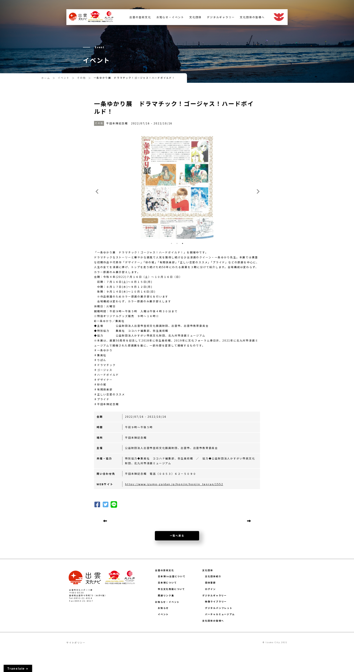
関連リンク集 (166, 595)
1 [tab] (171, 243)
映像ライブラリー (216, 601)
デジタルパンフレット (218, 607)
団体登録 (210, 582)
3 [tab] (182, 243)
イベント (163, 614)
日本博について (167, 582)
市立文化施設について (171, 588)
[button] (105, 504)
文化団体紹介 (213, 576)
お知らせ (163, 607)
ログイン (210, 588)
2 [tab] (177, 243)
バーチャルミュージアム (220, 614)
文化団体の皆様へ (252, 17)
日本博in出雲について (172, 576)
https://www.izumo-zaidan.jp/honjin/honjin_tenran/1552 (174, 484)
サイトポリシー (76, 642)
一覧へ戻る (177, 535)
